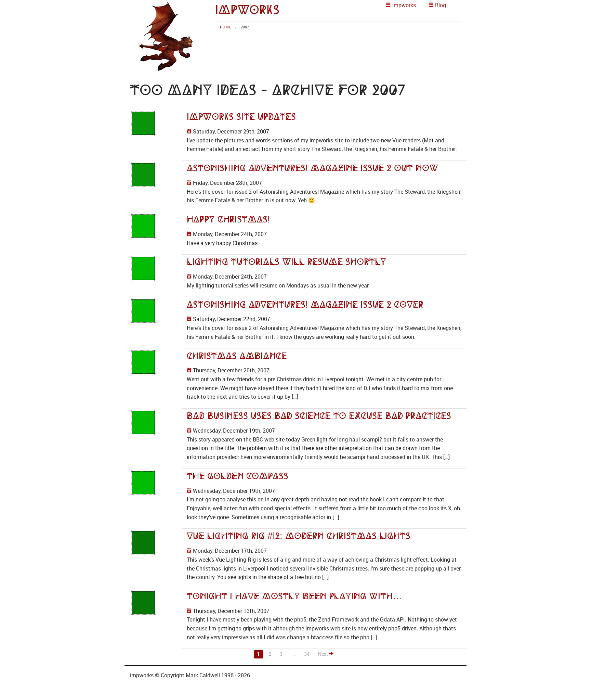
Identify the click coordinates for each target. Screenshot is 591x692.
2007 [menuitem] (245, 27)
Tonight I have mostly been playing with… (294, 596)
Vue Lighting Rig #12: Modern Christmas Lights (298, 535)
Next (323, 654)
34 (307, 654)
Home (225, 26)
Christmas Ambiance (237, 355)
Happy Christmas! (228, 219)
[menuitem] (225, 27)
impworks (247, 9)
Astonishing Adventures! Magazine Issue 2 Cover (305, 304)
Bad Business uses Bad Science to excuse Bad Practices (319, 415)
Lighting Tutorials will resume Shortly (286, 261)
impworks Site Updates (241, 116)
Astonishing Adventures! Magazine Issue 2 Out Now (312, 168)
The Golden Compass (237, 476)
